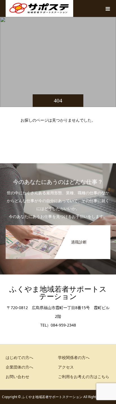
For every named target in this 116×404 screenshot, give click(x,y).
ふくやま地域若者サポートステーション (58, 293)
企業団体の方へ (19, 367)
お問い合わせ (17, 376)
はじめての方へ (19, 357)
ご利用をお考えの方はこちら (83, 376)
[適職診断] (58, 226)
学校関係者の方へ (74, 357)
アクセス (66, 367)
